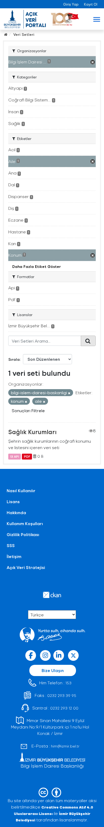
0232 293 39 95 (61, 695)
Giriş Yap (71, 4)
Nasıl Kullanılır (21, 490)
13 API (14, 456)
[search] (88, 341)
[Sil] (69, 393)
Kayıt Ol (90, 4)
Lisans (13, 501)
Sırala (14, 359)
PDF (27, 456)
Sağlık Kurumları (32, 432)
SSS (11, 545)
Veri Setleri (23, 34)
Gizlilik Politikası (23, 534)
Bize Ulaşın (53, 670)
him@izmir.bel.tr (65, 746)
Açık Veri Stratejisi (26, 567)
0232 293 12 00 (64, 708)
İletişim (14, 556)
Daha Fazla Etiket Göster (36, 266)
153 (68, 682)
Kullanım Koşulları (25, 523)
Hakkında (16, 512)
